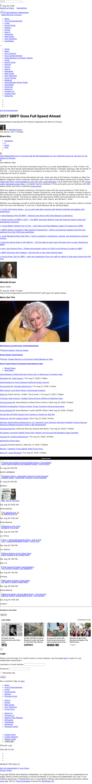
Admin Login (9, 741)
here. (23, 681)
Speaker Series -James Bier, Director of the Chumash (23, 478)
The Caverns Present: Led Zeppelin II (16, 568)
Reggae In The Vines (10, 528)
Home (7, 49)
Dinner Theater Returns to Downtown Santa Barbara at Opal (21, 364)
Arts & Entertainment (13, 21)
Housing (4, 437)
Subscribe (5, 15)
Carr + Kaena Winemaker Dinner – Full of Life (20, 541)
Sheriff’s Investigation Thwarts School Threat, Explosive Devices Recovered (32, 406)
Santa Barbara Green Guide (16, 82)
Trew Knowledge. (23, 781)
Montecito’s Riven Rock (10, 441)
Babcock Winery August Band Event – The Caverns (22, 596)
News (6, 19)
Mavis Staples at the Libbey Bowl (15, 555)
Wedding (8, 80)
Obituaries (8, 34)
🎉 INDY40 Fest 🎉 (9, 514)
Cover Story (9, 709)
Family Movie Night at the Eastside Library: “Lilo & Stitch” (25, 464)
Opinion (7, 28)
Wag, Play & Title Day (10, 501)
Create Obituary (11, 737)
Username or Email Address (12, 664)
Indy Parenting (10, 39)
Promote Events (11, 726)
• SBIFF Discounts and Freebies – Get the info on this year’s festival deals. (31, 252)
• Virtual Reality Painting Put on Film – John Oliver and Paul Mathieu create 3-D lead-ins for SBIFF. (41, 226)
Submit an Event (7, 8)
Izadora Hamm (22, 418)
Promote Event (10, 696)
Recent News (10, 368)
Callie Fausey (17, 378)
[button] (11, 634)
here (65, 658)
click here (4, 781)
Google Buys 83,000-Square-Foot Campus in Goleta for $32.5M (27, 414)
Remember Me (8, 673)
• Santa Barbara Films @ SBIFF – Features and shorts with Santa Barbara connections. (36, 215)
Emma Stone (35, 186)
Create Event (10, 93)
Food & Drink (9, 25)
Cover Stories (10, 78)
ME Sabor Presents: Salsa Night (14, 582)
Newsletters (22, 8)
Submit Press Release (13, 718)
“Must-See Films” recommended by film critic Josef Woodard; (28, 182)
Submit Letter (10, 739)
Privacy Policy (6, 770)
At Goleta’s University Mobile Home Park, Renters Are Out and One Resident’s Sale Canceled (39, 433)
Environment (5, 386)
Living (7, 23)
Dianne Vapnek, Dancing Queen (11, 355)
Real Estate (9, 36)
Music (2, 394)
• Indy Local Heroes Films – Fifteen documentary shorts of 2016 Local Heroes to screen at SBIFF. (41, 248)
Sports (7, 32)
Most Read (9, 370)
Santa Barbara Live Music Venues (18, 58)
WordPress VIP (48, 781)
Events (7, 30)
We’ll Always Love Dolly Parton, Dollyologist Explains (19, 346)
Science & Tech (6, 418)
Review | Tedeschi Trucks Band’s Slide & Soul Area (21, 449)
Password (4, 669)
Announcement (6, 402)
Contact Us (9, 91)
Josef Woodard (14, 453)
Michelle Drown (15, 129)
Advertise (8, 87)
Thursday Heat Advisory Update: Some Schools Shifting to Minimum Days (31, 398)
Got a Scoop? (16, 15)
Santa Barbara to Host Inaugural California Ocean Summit (24, 382)
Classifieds (9, 41)
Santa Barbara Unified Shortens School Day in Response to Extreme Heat (31, 374)
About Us (8, 89)
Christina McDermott (23, 386)
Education (4, 378)
